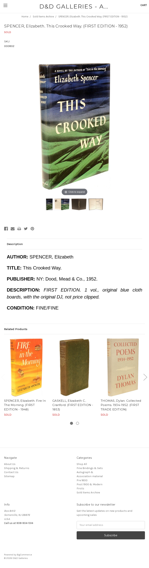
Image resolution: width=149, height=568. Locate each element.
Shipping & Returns (16, 468)
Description (15, 244)
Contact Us (11, 472)
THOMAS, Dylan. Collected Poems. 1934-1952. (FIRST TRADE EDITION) (121, 405)
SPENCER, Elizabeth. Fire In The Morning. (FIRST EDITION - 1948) (25, 405)
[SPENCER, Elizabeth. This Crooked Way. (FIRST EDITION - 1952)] (49, 204)
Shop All (82, 464)
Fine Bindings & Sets (90, 468)
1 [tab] (71, 423)
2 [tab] (77, 423)
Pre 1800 (82, 480)
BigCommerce (24, 554)
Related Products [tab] (15, 329)
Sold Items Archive (88, 492)
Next (145, 377)
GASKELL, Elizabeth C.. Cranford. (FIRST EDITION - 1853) (72, 405)
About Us (10, 464)
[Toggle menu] (5, 5)
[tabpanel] (26, 377)
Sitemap (9, 476)
